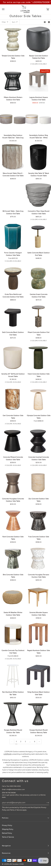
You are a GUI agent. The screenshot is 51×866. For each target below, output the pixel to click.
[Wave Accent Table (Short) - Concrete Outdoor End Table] (13, 157)
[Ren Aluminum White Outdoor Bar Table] (13, 676)
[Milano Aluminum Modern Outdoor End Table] (13, 81)
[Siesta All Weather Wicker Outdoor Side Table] (13, 596)
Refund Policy (7, 833)
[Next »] (39, 741)
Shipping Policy (7, 829)
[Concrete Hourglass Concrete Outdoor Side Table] (13, 482)
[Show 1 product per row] (45, 22)
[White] (13, 358)
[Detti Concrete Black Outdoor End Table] (13, 316)
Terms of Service (16, 810)
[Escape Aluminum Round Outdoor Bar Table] (13, 714)
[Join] (45, 803)
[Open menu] (5, 9)
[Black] (13, 441)
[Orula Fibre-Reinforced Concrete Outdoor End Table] (13, 278)
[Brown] (13, 399)
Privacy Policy (7, 825)
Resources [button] (6, 853)
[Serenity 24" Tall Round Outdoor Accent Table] (13, 358)
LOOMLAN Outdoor (11, 864)
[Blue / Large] (13, 237)
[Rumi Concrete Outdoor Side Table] (13, 520)
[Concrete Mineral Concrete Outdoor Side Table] (13, 441)
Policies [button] (5, 818)
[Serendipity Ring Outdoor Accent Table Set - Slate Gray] (13, 119)
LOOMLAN (8, 754)
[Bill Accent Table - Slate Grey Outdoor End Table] (13, 195)
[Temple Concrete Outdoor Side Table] (13, 40)
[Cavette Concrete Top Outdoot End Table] (13, 634)
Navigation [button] (6, 846)
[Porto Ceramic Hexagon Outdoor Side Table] (13, 237)
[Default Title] (13, 40)
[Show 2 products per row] (49, 22)
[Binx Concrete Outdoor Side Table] (13, 558)
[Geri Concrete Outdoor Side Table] (13, 399)
